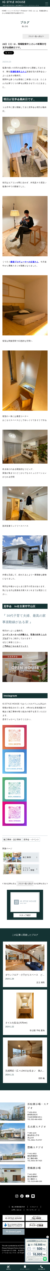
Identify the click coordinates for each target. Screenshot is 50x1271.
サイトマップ (31, 1210)
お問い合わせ (17, 1210)
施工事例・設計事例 (12, 840)
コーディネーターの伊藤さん (15, 634)
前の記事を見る (10, 884)
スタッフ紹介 (25, 915)
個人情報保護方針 (18, 1207)
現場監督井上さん (18, 72)
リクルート (34, 1207)
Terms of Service (19, 1248)
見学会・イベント (31, 840)
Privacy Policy (6, 1248)
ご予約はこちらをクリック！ (15, 646)
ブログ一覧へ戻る (35, 36)
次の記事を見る (40, 884)
